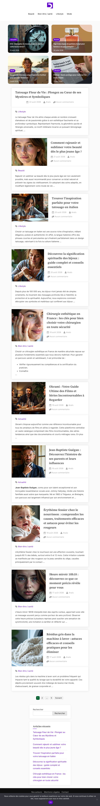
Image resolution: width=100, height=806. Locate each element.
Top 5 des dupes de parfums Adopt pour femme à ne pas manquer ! (69, 45)
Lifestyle (59, 14)
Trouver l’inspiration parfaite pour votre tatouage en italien (66, 202)
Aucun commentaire (65, 102)
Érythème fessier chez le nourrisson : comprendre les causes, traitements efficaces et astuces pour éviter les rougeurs (64, 518)
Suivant (58, 698)
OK (51, 802)
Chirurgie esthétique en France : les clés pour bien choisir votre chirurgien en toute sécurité (49, 777)
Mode (69, 14)
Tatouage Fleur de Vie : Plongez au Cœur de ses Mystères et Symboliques (49, 735)
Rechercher (38, 709)
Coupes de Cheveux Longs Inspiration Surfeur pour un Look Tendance (28, 76)
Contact (65, 792)
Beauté (31, 14)
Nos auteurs (36, 792)
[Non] (97, 799)
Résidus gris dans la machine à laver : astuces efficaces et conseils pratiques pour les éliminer (64, 643)
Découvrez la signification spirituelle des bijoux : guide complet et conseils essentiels (49, 764)
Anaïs (48, 102)
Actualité (13, 39)
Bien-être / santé (45, 14)
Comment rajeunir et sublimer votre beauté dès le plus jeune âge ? (66, 147)
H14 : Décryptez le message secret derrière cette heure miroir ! (27, 45)
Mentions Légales (52, 792)
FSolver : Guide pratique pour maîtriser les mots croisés (69, 76)
